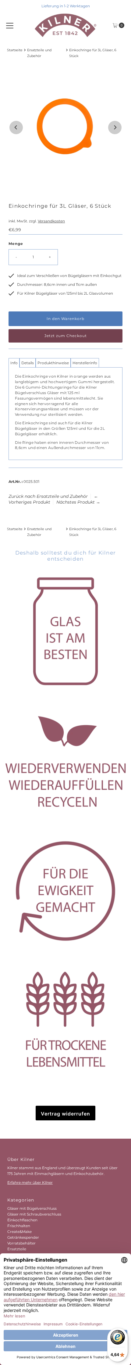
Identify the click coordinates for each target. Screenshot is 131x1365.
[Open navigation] (10, 25)
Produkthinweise (53, 363)
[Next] (115, 127)
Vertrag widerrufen (65, 1114)
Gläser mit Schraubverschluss (34, 1214)
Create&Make (19, 1231)
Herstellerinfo (85, 363)
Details (27, 363)
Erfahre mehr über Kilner (30, 1182)
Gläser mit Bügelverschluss (32, 1208)
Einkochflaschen (22, 1220)
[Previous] (16, 127)
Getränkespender (23, 1237)
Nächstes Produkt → (78, 502)
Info (14, 363)
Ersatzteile (16, 1249)
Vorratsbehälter (21, 1243)
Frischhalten (18, 1225)
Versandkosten (51, 221)
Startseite (15, 50)
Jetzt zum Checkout (65, 335)
